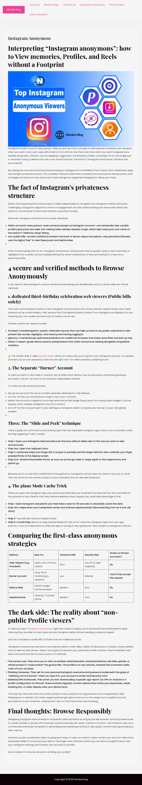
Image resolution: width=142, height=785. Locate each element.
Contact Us (69, 4)
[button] (14, 9)
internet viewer (45, 356)
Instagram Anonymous (92, 4)
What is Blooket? (39, 14)
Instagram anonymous (39, 628)
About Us (35, 4)
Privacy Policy (116, 4)
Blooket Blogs (51, 4)
